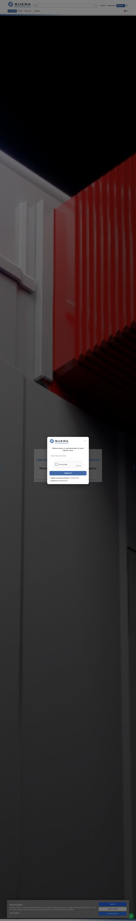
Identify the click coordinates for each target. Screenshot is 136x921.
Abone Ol (68, 473)
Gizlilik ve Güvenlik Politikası (60, 478)
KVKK (52, 480)
